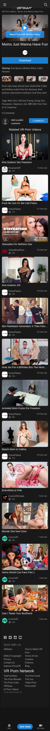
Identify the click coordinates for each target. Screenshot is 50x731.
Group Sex (39, 100)
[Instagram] (5, 637)
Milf (34, 104)
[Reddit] (15, 637)
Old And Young (25, 100)
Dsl (25, 104)
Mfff (30, 104)
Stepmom (17, 104)
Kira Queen (16, 68)
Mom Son (12, 100)
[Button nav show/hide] (5, 4)
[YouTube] (20, 637)
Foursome (7, 104)
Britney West (29, 68)
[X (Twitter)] (10, 637)
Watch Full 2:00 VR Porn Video (25, 34)
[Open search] (45, 4)
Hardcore (12, 107)
